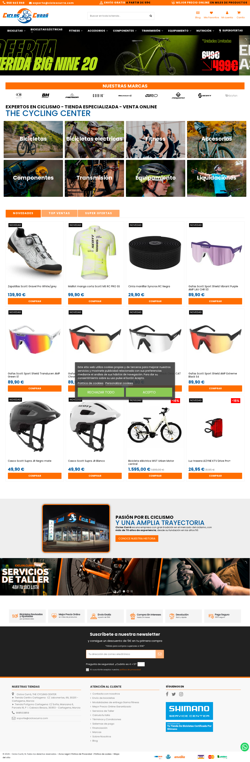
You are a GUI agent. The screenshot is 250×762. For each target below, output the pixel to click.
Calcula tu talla (101, 715)
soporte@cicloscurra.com (32, 718)
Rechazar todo (100, 392)
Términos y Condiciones (106, 719)
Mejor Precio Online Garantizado (111, 706)
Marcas (96, 732)
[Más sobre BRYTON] (231, 95)
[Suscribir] (160, 654)
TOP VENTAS (59, 213)
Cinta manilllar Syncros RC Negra (149, 286)
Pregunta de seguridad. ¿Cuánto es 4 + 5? (111, 664)
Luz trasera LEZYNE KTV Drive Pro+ (210, 461)
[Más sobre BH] (45, 95)
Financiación (99, 728)
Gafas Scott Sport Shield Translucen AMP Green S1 (34, 375)
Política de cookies (90, 383)
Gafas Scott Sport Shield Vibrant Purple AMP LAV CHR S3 (213, 288)
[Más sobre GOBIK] (98, 95)
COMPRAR (34, 301)
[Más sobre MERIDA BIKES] (72, 95)
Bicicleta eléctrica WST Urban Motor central (151, 462)
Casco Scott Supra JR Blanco (86, 461)
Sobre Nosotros (101, 736)
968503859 (22, 712)
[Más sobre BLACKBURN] (125, 95)
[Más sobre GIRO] (151, 95)
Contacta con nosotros (106, 693)
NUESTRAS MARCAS (125, 86)
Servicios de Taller (103, 711)
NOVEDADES (23, 213)
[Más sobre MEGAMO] (178, 95)
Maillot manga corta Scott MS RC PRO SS (94, 286)
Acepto (149, 392)
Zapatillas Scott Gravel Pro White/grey (32, 286)
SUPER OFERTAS (98, 213)
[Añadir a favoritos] (32, 281)
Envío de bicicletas (103, 698)
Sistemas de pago (103, 723)
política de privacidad (130, 669)
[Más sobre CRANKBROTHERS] (19, 95)
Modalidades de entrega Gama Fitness (115, 702)
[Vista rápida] (37, 281)
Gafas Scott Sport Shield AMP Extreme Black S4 (213, 375)
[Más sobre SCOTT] (205, 95)
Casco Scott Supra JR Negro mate (29, 461)
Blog (95, 740)
